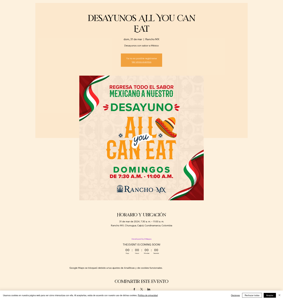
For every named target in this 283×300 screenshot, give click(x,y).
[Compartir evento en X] (141, 289)
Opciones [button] (235, 295)
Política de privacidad (148, 295)
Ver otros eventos (141, 61)
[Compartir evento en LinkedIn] (148, 289)
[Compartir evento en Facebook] (134, 289)
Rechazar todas (252, 295)
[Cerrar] (279, 295)
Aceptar (269, 295)
